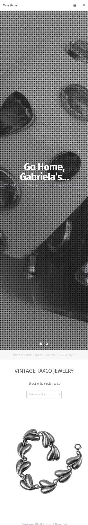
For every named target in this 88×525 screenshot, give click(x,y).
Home (14, 354)
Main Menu (10, 5)
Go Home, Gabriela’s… (44, 172)
